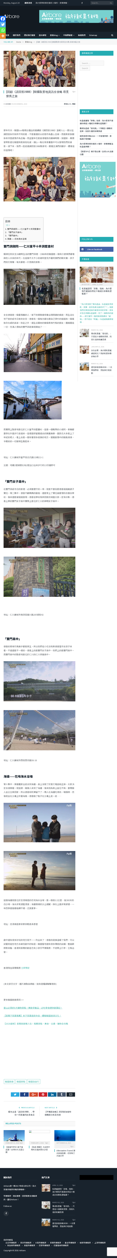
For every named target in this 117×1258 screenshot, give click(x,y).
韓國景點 (21, 1081)
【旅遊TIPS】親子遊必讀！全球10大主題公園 (53, 3)
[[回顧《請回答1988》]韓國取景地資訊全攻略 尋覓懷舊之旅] (39, 69)
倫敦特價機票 (85, 1242)
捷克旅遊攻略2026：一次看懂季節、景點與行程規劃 (101, 370)
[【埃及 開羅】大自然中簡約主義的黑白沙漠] (39, 1137)
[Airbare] (11, 15)
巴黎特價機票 (44, 1245)
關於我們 (16, 35)
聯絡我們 (81, 35)
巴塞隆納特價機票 (61, 1245)
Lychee (8, 104)
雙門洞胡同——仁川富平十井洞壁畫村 (24, 228)
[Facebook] (3, 19)
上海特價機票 (100, 1242)
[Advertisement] (39, 1058)
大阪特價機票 (40, 1242)
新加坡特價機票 (13, 1245)
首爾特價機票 (55, 1242)
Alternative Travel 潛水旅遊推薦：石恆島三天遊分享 (65, 1153)
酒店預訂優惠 (29, 35)
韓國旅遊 (9, 1081)
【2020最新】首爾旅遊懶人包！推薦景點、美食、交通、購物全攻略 (36, 1023)
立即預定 (25, 967)
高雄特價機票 (29, 1245)
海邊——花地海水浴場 (17, 238)
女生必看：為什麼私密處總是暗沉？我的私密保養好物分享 (101, 353)
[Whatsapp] (3, 30)
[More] (3, 36)
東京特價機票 (25, 1242)
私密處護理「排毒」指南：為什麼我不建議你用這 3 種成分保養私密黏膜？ (96, 122)
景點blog (54, 35)
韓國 (73, 104)
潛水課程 (42, 35)
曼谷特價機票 (70, 1242)
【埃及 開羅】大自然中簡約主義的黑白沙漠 (40, 1148)
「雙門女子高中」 (15, 232)
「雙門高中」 (13, 235)
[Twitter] (3, 24)
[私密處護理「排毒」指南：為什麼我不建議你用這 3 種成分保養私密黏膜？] (96, 275)
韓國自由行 (33, 1081)
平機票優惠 (67, 35)
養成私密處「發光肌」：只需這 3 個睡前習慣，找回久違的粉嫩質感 (96, 129)
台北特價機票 (11, 1242)
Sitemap (93, 35)
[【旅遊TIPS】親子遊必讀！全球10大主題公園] (14, 1137)
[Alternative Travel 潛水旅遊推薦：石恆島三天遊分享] (64, 1137)
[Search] (110, 35)
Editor (86, 284)
